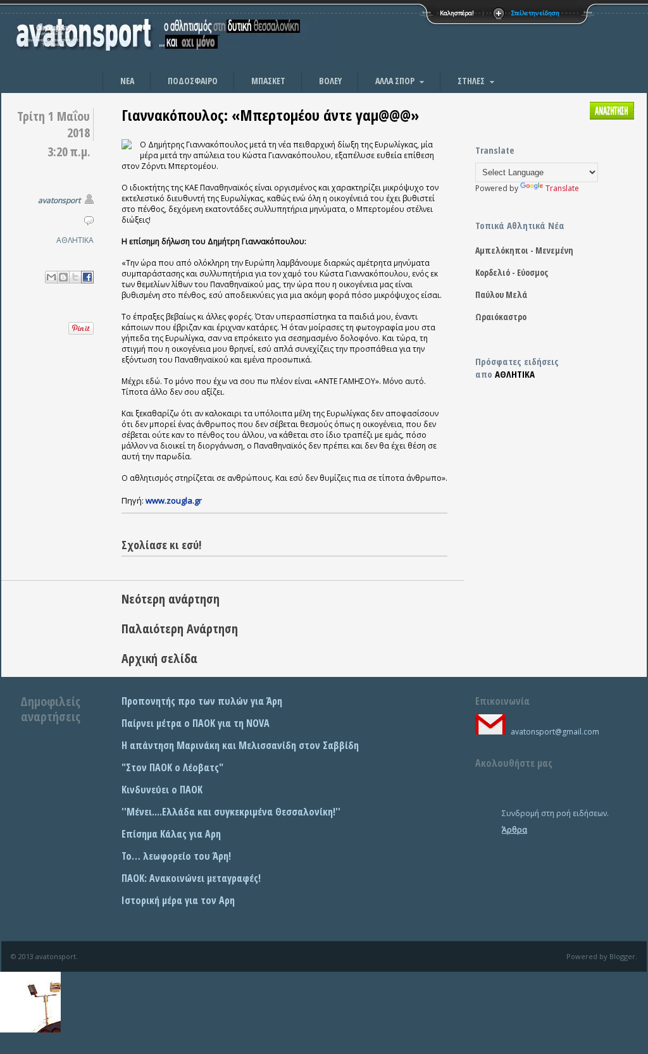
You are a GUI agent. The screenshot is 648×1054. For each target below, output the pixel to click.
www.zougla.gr (174, 500)
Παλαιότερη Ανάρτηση (180, 628)
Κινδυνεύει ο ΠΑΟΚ (162, 790)
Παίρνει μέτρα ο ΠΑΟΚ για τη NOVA (196, 723)
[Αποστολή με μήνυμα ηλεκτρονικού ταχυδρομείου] (51, 277)
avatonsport (59, 200)
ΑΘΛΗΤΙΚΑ (75, 240)
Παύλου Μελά (501, 294)
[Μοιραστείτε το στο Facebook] (87, 277)
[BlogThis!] (63, 277)
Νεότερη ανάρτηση (171, 598)
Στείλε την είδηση (535, 13)
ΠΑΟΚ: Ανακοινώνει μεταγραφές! (191, 878)
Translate (562, 188)
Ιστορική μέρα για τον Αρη (178, 900)
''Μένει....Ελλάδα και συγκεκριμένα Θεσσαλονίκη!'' (231, 812)
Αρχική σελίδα (159, 658)
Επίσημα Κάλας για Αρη (171, 834)
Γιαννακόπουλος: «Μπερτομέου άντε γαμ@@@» (270, 114)
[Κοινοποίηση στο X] (75, 277)
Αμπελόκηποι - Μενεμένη (524, 250)
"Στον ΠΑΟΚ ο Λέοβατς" (172, 767)
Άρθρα (514, 829)
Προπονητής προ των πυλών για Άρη (202, 701)
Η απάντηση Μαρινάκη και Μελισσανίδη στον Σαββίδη (240, 745)
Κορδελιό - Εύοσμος (511, 272)
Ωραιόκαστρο (500, 317)
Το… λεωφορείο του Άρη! (176, 856)
